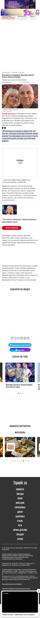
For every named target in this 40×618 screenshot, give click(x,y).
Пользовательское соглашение (12, 584)
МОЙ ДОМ (20, 502)
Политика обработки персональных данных (16, 588)
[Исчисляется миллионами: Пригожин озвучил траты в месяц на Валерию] (21, 338)
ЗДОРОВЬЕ (20, 516)
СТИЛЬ (20, 521)
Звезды (21, 72)
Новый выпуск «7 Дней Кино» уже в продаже (18, 614)
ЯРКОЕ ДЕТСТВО (20, 530)
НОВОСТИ (20, 489)
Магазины (20, 432)
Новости (14, 72)
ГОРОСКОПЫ (20, 507)
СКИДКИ (20, 534)
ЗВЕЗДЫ (20, 494)
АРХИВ (20, 539)
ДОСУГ (20, 512)
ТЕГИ (20, 525)
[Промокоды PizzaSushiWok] (20, 447)
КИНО (20, 498)
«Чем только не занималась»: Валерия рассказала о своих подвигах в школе (19, 220)
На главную (5, 72)
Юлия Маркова (7, 82)
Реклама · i (6, 593)
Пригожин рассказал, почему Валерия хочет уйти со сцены (19, 386)
